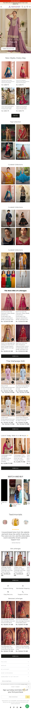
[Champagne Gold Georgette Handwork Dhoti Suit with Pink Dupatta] (7, 446)
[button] (22, 6)
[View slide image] (15, 31)
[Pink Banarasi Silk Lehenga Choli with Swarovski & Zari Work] (8, 636)
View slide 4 (22, 52)
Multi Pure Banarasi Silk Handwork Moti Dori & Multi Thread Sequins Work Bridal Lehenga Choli (8, 346)
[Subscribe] (29, 681)
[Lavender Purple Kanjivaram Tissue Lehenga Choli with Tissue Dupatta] (7, 558)
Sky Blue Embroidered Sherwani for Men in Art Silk (22, 387)
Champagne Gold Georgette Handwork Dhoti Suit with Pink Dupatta (6, 458)
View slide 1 (9, 52)
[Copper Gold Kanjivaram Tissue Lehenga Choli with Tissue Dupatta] (20, 558)
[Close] (28, 686)
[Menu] (1, 6)
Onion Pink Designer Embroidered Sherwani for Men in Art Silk (22, 419)
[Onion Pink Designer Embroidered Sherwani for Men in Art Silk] (23, 406)
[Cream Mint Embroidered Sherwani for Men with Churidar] (8, 406)
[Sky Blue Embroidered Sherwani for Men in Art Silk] (23, 374)
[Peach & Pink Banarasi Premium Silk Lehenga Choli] (23, 636)
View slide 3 (18, 52)
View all (15, 356)
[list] (15, 590)
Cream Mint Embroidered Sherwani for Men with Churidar (8, 419)
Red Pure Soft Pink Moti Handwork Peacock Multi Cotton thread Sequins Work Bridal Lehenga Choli (22, 346)
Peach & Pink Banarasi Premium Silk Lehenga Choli (22, 648)
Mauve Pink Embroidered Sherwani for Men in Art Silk (8, 387)
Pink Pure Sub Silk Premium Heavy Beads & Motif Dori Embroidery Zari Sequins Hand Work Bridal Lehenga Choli (8, 315)
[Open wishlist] (27, 7)
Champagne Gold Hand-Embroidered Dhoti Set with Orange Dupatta (19, 458)
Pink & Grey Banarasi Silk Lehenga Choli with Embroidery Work (23, 621)
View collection (8, 48)
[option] (15, 493)
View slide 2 (13, 52)
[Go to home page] (14, 7)
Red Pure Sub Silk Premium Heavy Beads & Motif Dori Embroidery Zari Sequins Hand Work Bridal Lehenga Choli (22, 315)
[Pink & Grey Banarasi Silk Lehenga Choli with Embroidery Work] (23, 609)
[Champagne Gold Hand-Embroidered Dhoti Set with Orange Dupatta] (20, 446)
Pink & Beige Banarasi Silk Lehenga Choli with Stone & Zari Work (8, 621)
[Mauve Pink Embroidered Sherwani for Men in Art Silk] (8, 374)
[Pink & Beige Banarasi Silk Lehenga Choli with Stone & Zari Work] (8, 609)
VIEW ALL (15, 115)
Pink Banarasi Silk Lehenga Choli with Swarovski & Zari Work (7, 648)
